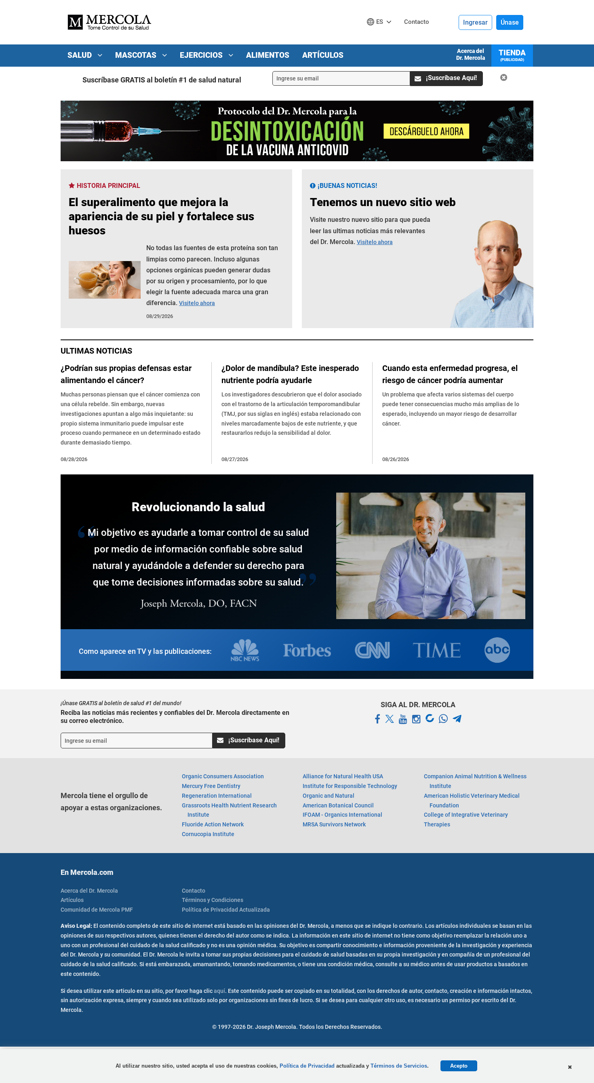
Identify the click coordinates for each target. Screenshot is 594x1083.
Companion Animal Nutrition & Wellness (475, 781)
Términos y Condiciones (212, 900)
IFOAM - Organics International (342, 814)
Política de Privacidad (307, 1066)
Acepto (459, 1066)
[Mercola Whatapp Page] (443, 719)
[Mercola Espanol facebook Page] (377, 719)
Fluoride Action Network (213, 824)
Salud (80, 55)
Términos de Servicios (399, 1066)
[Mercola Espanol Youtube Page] (403, 719)
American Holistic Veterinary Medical (472, 800)
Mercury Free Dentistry (211, 786)
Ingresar (475, 22)
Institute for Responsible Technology (350, 786)
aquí (219, 991)
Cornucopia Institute (208, 834)
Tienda (512, 55)
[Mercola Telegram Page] (457, 719)
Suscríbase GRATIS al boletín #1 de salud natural (161, 80)
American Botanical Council (338, 805)
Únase (510, 22)
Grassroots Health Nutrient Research (229, 810)
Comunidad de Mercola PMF (97, 909)
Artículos (322, 55)
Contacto (193, 890)
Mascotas (136, 55)
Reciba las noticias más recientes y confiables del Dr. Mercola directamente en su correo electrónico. (175, 716)
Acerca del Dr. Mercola (470, 54)
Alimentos (267, 55)
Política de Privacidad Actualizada (226, 909)
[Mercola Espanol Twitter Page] (389, 719)
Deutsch (381, 37)
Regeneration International (217, 795)
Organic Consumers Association (223, 776)
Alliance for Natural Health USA (343, 776)
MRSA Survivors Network (334, 824)
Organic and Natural (328, 795)
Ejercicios (202, 55)
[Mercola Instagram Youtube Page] (416, 719)
